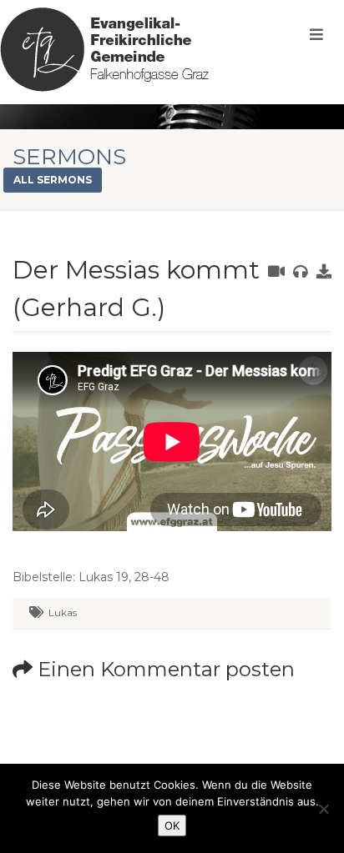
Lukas (62, 612)
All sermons (52, 179)
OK (172, 825)
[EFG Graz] (104, 50)
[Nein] (323, 808)
